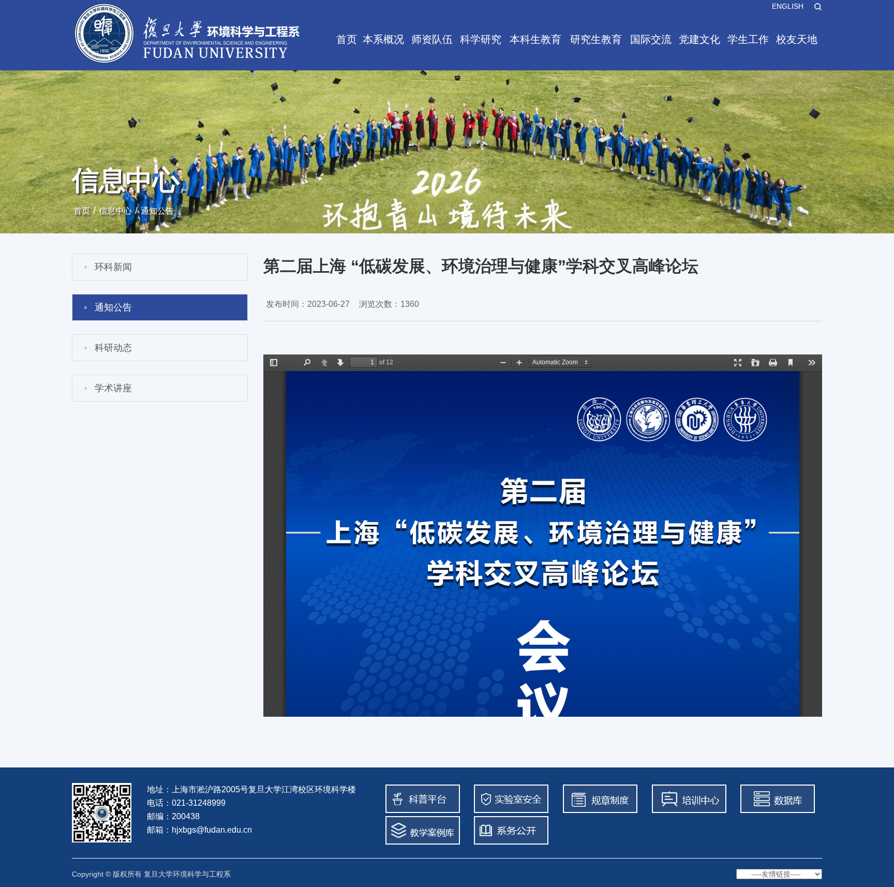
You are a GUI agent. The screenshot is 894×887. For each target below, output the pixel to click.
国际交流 (651, 39)
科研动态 (113, 348)
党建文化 (699, 39)
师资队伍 (432, 39)
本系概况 (383, 39)
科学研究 (480, 39)
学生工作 (748, 39)
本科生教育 (535, 39)
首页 (346, 39)
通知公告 (157, 210)
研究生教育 (596, 39)
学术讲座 (113, 388)
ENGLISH (787, 6)
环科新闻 (113, 267)
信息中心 (115, 210)
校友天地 (796, 39)
